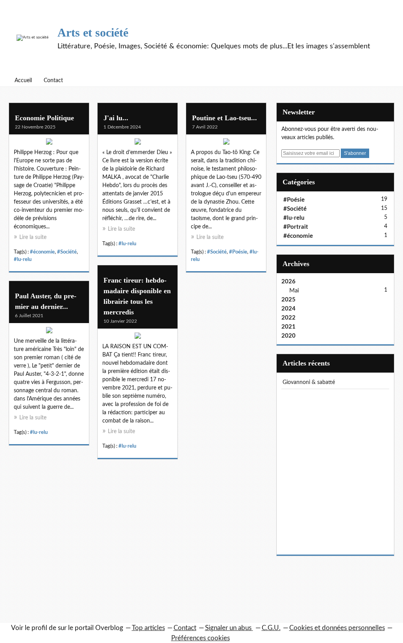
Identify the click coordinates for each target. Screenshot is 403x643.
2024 (288, 309)
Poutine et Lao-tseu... (224, 118)
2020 (288, 336)
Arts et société (92, 32)
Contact (53, 80)
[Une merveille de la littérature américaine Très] (49, 332)
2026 (288, 282)
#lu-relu (22, 259)
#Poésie (238, 252)
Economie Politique (44, 118)
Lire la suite (32, 237)
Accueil (23, 80)
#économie (42, 252)
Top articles (148, 628)
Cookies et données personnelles (337, 628)
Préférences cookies (200, 638)
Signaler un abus (229, 628)
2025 (288, 300)
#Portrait (295, 227)
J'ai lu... (116, 118)
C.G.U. (271, 628)
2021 (288, 327)
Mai (294, 291)
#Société (67, 252)
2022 (288, 318)
